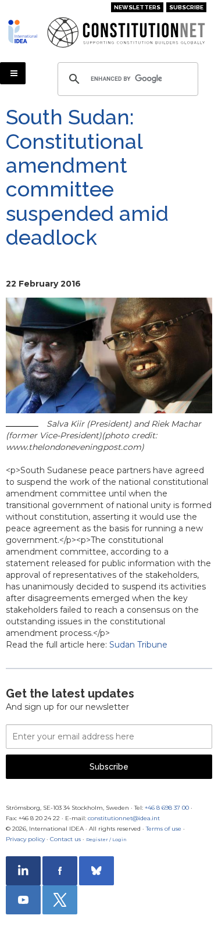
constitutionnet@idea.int (124, 818)
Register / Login (106, 839)
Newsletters (137, 7)
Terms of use (163, 828)
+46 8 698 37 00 (167, 807)
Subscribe (186, 7)
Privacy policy (25, 839)
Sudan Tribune (138, 644)
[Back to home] (23, 31)
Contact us (65, 839)
